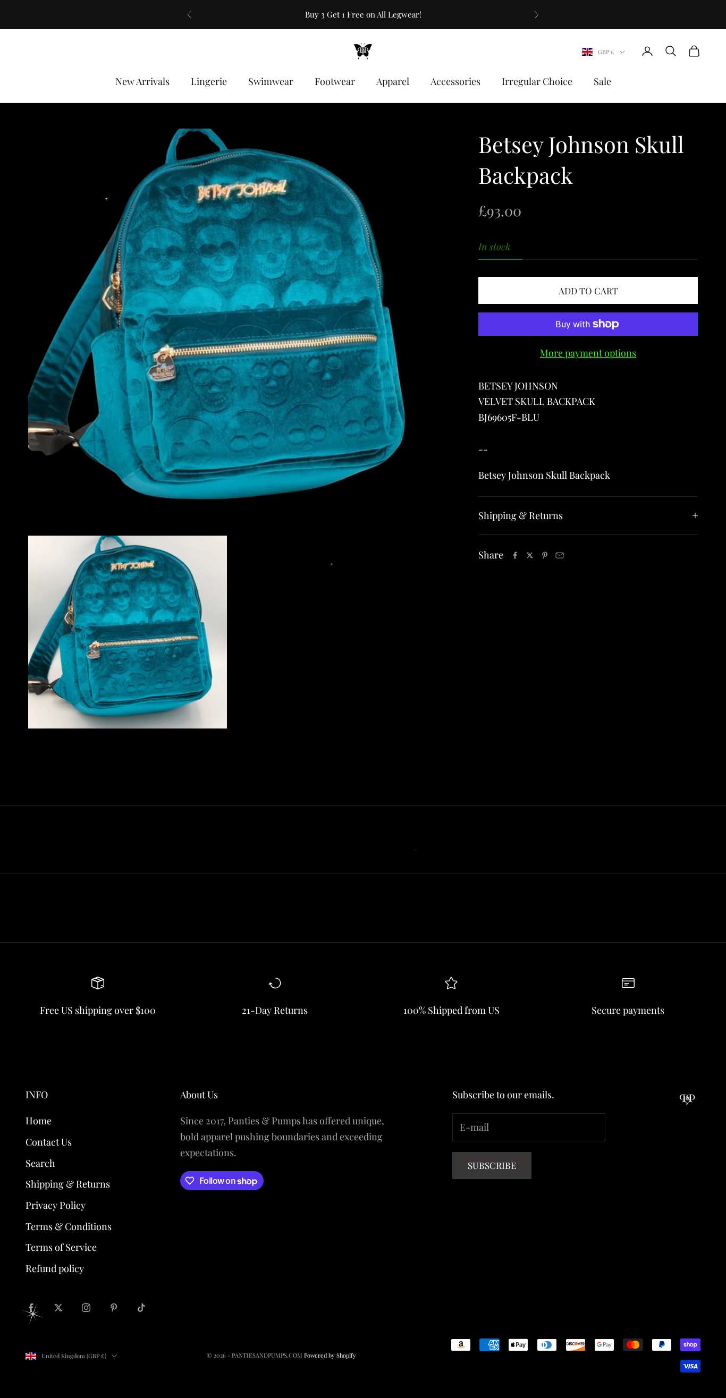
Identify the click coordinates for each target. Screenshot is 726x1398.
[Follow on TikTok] (141, 1307)
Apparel (392, 81)
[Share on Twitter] (530, 555)
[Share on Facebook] (515, 555)
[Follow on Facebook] (31, 1307)
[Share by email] (559, 555)
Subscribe (492, 1165)
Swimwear (270, 81)
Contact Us (49, 1142)
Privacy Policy (56, 1205)
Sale (602, 81)
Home (39, 1120)
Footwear (335, 81)
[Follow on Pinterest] (113, 1307)
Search (40, 1163)
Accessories (455, 81)
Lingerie (209, 81)
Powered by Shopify (330, 1355)
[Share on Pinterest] (545, 555)
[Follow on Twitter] (58, 1307)
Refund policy (55, 1268)
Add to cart (588, 290)
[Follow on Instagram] (86, 1307)
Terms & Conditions (69, 1226)
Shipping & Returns (68, 1183)
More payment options (588, 352)
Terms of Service (61, 1247)
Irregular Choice (537, 81)
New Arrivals (142, 81)
